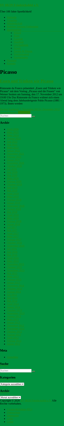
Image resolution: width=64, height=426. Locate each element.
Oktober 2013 (14, 310)
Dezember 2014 (15, 285)
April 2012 (13, 337)
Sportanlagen (21, 57)
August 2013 (14, 316)
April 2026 (13, 129)
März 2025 (13, 132)
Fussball (18, 38)
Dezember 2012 (15, 325)
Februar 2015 (14, 279)
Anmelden (12, 357)
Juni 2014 (12, 297)
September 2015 (15, 270)
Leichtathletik (21, 45)
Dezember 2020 (15, 163)
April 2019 (13, 193)
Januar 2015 (13, 282)
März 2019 (13, 196)
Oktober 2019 (14, 184)
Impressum (13, 415)
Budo (17, 35)
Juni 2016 (12, 251)
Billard (17, 32)
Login (10, 421)
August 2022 (14, 138)
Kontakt (11, 63)
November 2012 (15, 328)
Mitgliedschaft (14, 23)
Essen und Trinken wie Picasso (26, 81)
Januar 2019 (13, 202)
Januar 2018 (13, 224)
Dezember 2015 (15, 264)
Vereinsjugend (21, 54)
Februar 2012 (14, 340)
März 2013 (13, 319)
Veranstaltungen (8, 112)
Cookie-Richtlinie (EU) (19, 409)
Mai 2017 (12, 230)
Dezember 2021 (15, 153)
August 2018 (14, 209)
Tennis (17, 48)
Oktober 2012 (14, 331)
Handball (19, 42)
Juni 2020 (12, 172)
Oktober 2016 (14, 242)
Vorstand (11, 60)
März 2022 (13, 147)
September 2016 (15, 245)
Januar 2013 (13, 322)
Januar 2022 (13, 150)
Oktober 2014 (14, 288)
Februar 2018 (14, 221)
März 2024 (13, 135)
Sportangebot (14, 29)
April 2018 (13, 215)
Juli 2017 (12, 227)
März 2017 (13, 236)
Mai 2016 (12, 255)
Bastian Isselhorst (9, 109)
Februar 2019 (14, 199)
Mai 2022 (12, 144)
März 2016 (13, 261)
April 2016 (13, 258)
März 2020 (13, 178)
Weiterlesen (24, 112)
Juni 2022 (12, 141)
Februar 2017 (14, 239)
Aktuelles (12, 20)
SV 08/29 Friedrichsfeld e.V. (19, 5)
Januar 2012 (13, 344)
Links (10, 418)
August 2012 (14, 334)
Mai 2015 (12, 273)
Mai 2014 (12, 301)
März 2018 (13, 218)
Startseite (12, 17)
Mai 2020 (12, 175)
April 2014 (13, 304)
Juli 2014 (12, 294)
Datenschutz (13, 412)
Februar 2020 (14, 181)
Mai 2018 (12, 212)
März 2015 (13, 276)
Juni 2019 (12, 187)
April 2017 (13, 233)
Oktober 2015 (14, 267)
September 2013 (15, 313)
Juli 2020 (12, 169)
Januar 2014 (13, 307)
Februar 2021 (14, 156)
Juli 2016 (12, 248)
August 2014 (14, 291)
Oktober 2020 (14, 166)
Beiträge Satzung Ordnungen (22, 26)
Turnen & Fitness (23, 51)
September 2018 (15, 205)
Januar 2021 (13, 159)
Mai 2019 (12, 190)
